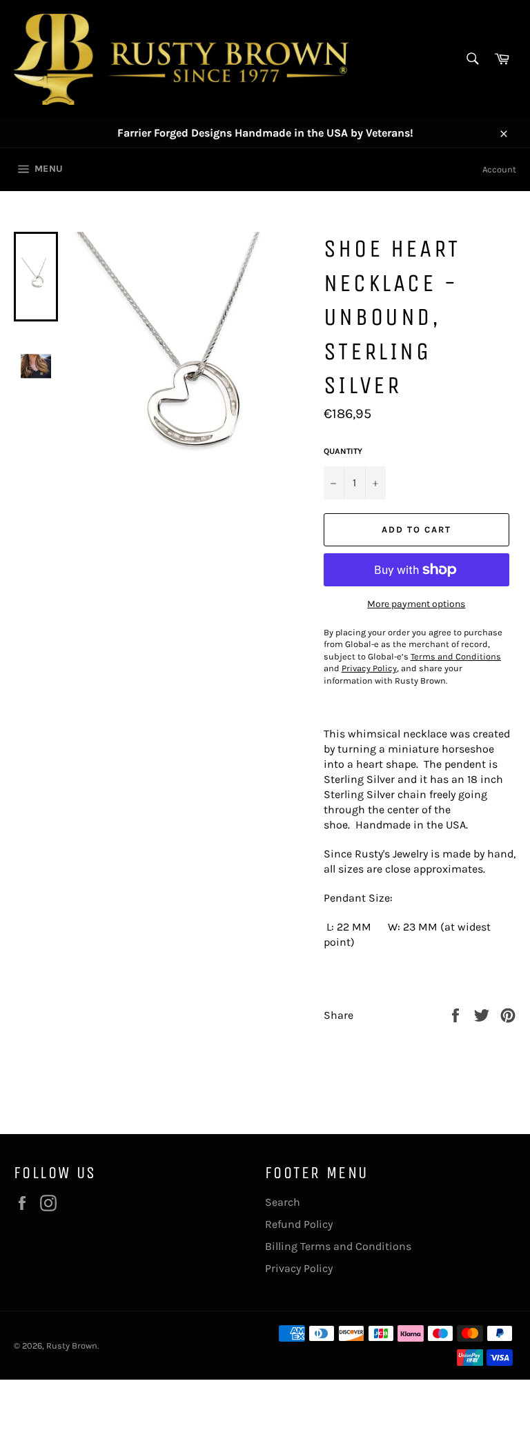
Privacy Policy (299, 1268)
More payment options (416, 604)
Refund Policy (299, 1224)
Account (499, 169)
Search (282, 1202)
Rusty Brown (71, 1345)
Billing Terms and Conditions (338, 1246)
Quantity (343, 451)
